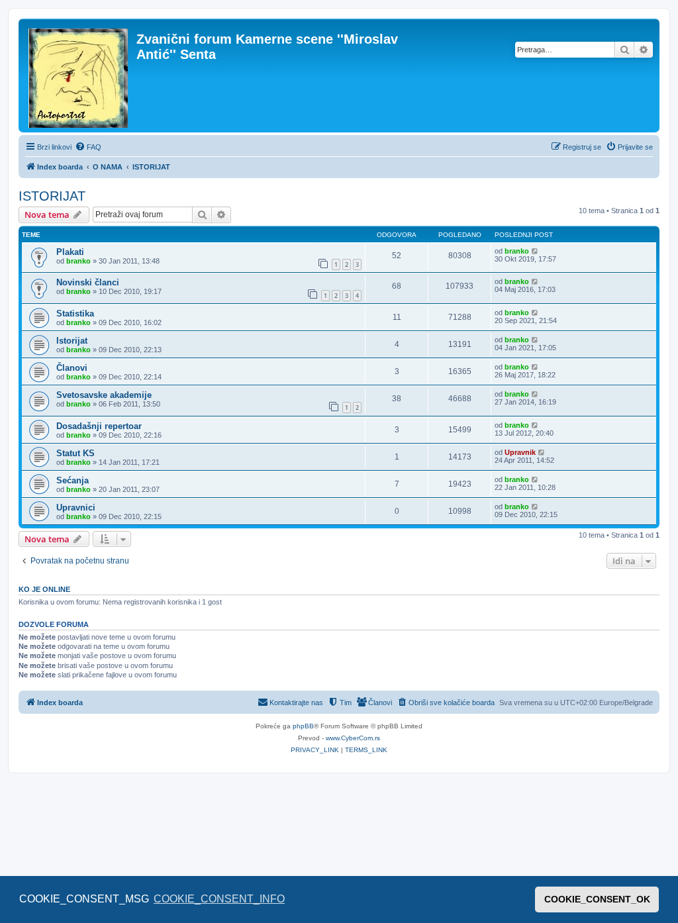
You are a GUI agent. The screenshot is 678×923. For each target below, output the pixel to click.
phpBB (303, 726)
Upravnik (520, 452)
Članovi (71, 368)
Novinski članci (87, 282)
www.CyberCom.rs (353, 738)
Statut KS (75, 453)
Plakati (70, 252)
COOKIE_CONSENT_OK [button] (597, 899)
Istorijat (71, 341)
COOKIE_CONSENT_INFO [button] (219, 898)
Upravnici (75, 507)
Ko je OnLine (44, 589)
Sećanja (72, 480)
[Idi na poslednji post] (535, 251)
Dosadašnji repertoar (99, 426)
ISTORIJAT (52, 196)
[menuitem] (88, 147)
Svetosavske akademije (104, 395)
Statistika (75, 313)
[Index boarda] (79, 75)
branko (78, 261)
